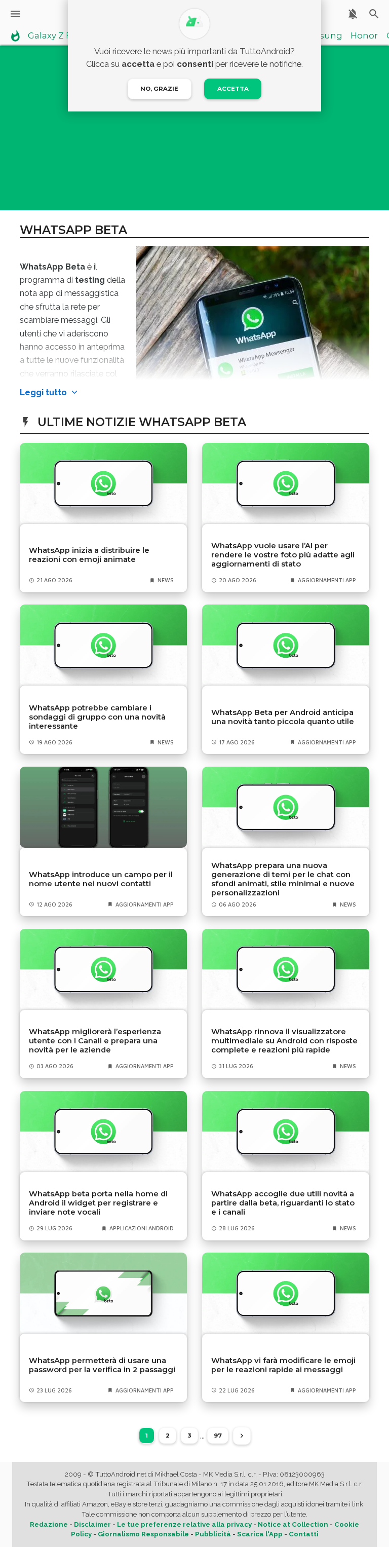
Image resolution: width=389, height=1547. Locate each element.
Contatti (304, 1534)
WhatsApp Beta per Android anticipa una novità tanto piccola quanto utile (282, 717)
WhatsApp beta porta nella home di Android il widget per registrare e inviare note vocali (98, 1203)
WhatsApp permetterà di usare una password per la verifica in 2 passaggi (102, 1365)
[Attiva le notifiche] (352, 14)
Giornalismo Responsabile (143, 1534)
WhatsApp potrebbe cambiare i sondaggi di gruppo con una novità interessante (97, 717)
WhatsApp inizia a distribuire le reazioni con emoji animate (89, 555)
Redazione (49, 1524)
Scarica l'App (260, 1534)
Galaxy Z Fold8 (59, 36)
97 (218, 1435)
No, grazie (159, 88)
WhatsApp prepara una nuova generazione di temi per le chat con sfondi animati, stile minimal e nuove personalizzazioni (283, 879)
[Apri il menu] (15, 14)
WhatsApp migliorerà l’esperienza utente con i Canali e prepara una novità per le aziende (95, 1040)
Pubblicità (213, 1534)
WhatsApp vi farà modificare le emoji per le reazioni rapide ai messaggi (283, 1365)
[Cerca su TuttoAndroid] (374, 14)
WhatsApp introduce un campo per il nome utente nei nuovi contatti (101, 879)
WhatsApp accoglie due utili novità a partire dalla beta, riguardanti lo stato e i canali (283, 1203)
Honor (364, 36)
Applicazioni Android (141, 1228)
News (166, 580)
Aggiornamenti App (327, 580)
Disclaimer (92, 1524)
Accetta (233, 88)
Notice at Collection (293, 1524)
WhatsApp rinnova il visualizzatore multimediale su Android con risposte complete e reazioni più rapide (284, 1040)
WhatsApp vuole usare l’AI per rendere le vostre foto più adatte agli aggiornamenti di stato (283, 555)
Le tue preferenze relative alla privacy (184, 1524)
